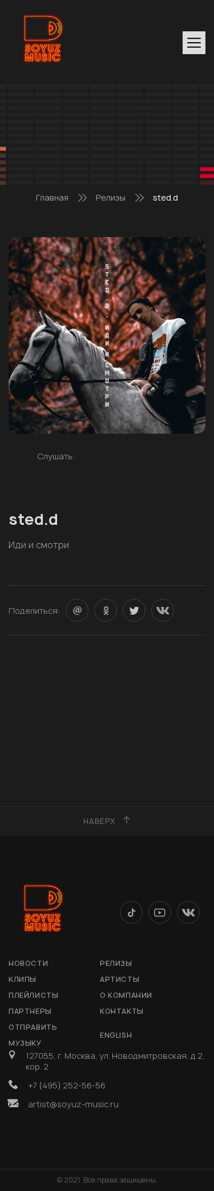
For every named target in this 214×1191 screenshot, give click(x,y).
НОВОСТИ (28, 963)
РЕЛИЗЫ (116, 963)
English (116, 1035)
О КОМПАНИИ (126, 995)
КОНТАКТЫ (122, 1011)
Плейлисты (33, 995)
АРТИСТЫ (119, 979)
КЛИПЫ (23, 979)
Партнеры (30, 1011)
